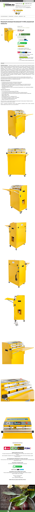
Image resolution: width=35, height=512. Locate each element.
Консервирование (4, 16)
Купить (25, 34)
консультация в (22, 39)
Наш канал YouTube (4, 492)
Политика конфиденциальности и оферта (7, 488)
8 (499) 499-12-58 (31, 488)
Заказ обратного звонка (4, 499)
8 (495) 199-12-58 (31, 486)
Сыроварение (10, 16)
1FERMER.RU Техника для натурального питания (8, 486)
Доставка (2, 497)
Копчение (16, 16)
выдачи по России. (20, 5)
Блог (1, 496)
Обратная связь (3, 500)
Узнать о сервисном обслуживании (17, 477)
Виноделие (21, 16)
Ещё (24, 16)
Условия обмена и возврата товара (6, 489)
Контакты (2, 493)
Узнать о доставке (17, 476)
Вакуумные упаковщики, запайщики (7, 19)
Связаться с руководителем (17, 475)
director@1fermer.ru (6, 504)
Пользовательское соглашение (5, 490)
